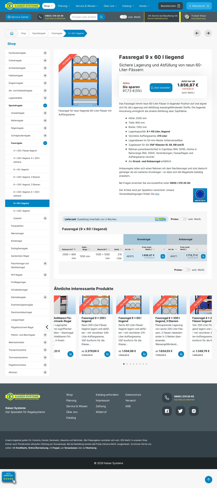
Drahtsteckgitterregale (22, 304)
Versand (130, 400)
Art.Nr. (128, 249)
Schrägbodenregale (20, 135)
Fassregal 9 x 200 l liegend (94, 319)
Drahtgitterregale (19, 248)
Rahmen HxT (67, 249)
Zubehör (17, 218)
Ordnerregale (15, 60)
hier (157, 193)
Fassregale (57, 33)
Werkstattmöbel (16, 342)
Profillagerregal (18, 282)
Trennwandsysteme (18, 357)
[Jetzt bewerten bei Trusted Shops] (9, 485)
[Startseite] (10, 33)
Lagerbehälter (15, 98)
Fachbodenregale (17, 53)
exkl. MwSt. (134, 16)
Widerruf (101, 412)
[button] (123, 364)
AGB (128, 406)
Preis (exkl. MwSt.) (147, 248)
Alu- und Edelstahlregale (20, 90)
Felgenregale (17, 128)
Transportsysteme (17, 350)
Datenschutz (133, 394)
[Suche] (101, 17)
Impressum (103, 400)
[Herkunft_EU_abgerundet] (200, 195)
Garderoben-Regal (20, 256)
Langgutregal (17, 319)
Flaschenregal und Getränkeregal (20, 265)
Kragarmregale (16, 83)
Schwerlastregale (17, 68)
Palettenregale (16, 75)
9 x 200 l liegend (21, 210)
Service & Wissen (77, 406)
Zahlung (101, 406)
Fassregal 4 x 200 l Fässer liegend (204, 319)
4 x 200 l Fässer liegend (25, 150)
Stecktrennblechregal (21, 312)
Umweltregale (17, 113)
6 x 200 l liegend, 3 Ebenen (26, 184)
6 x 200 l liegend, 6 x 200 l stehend (26, 194)
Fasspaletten (17, 226)
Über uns (72, 412)
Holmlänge (84, 248)
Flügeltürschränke (17, 365)
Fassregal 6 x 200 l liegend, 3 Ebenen (167, 319)
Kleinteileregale (18, 297)
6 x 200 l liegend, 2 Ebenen (26, 177)
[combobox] (87, 17)
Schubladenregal (19, 289)
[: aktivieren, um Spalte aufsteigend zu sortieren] (161, 248)
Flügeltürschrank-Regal (22, 327)
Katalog (71, 417)
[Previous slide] (47, 327)
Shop (23, 33)
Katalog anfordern (107, 394)
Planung (71, 400)
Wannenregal (17, 233)
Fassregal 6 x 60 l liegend (130, 319)
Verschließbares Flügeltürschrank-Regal (58, 319)
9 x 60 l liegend (21, 203)
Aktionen (13, 372)
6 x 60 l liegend (21, 169)
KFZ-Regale (16, 275)
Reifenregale (17, 120)
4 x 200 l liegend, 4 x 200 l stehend (26, 160)
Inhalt (116, 249)
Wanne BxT (102, 249)
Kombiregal (16, 241)
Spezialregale (38, 33)
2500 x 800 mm (69, 256)
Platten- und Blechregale (23, 335)
